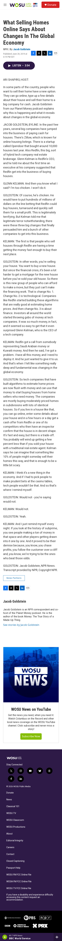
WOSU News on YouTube (31, 709)
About (9, 834)
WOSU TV (11, 813)
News (9, 799)
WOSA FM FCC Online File (18, 881)
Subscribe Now (31, 736)
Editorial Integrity (14, 840)
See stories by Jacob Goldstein (21, 625)
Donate (51, 4)
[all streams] (58, 937)
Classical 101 (12, 806)
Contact (10, 854)
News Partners (14, 578)
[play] (5, 937)
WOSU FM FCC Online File (18, 875)
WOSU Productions (15, 827)
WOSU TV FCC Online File (18, 888)
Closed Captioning (15, 861)
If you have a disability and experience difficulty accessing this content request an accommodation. (29, 897)
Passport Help (13, 868)
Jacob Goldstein (21, 49)
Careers (10, 847)
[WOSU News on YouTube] (31, 674)
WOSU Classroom (15, 820)
